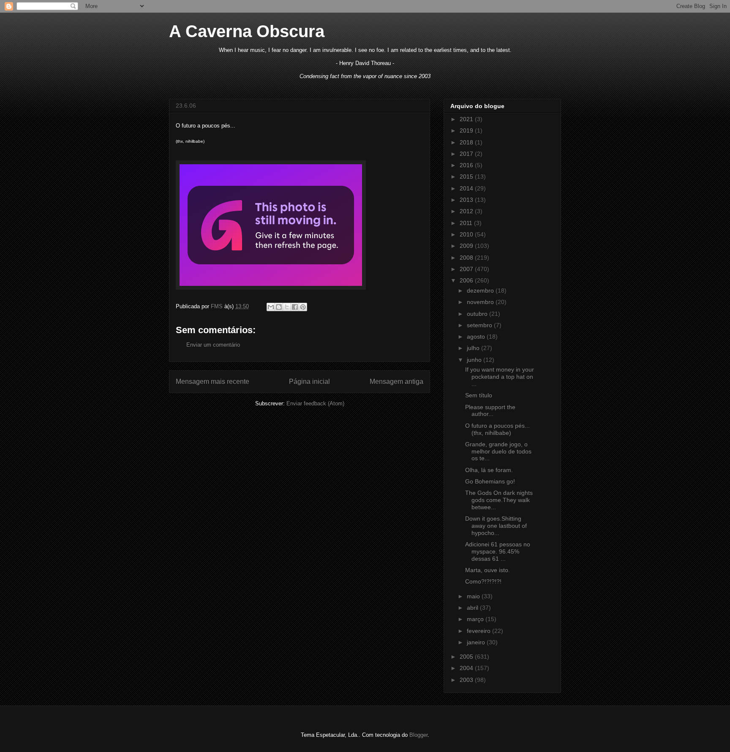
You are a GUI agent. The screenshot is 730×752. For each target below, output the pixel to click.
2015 (467, 176)
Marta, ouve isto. (487, 570)
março (476, 619)
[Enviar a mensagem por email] (271, 307)
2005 (467, 656)
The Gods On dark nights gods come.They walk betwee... (499, 499)
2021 (467, 119)
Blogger (418, 735)
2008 (467, 257)
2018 (467, 142)
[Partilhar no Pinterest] (303, 307)
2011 (467, 223)
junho (475, 359)
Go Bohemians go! (490, 481)
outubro (478, 313)
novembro (481, 302)
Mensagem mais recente (212, 381)
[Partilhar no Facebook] (295, 307)
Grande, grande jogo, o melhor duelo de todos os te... (498, 451)
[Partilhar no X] (287, 307)
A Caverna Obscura (246, 31)
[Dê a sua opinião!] (279, 307)
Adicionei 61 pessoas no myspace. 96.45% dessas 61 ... (497, 551)
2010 (467, 234)
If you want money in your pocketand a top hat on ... (499, 376)
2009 (467, 245)
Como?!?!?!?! (483, 581)
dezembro (481, 290)
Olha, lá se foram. (489, 470)
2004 (467, 668)
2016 (467, 165)
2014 (467, 188)
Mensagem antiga (396, 381)
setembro (480, 325)
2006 (467, 280)
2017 (467, 153)
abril (473, 607)
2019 (467, 130)
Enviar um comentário (213, 345)
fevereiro (479, 630)
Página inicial (309, 381)
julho (474, 348)
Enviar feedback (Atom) (315, 403)
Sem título (478, 395)
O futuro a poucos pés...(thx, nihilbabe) (497, 429)
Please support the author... (490, 411)
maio (474, 596)
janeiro (477, 642)
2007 (467, 269)
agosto (477, 336)
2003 (467, 679)
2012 (467, 211)
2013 (467, 199)
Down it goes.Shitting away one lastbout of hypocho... (496, 525)
